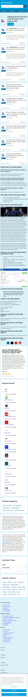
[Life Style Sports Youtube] (16, 343)
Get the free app (7, 638)
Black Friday (6, 609)
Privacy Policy (6, 630)
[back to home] (6, 2)
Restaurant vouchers (8, 616)
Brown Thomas (21, 587)
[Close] (26, 675)
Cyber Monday (6, 611)
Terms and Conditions (8, 633)
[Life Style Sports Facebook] (8, 343)
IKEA (24, 589)
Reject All (14, 690)
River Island (14, 589)
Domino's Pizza (21, 582)
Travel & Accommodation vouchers (11, 617)
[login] (6, 374)
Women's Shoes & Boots (8, 510)
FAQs (4, 635)
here (19, 175)
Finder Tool (24, 335)
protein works (8, 474)
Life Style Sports (14, 584)
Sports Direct (8, 441)
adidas (18, 592)
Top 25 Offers (6, 605)
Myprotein (7, 433)
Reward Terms (6, 634)
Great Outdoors (9, 400)
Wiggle (6, 457)
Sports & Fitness (6, 508)
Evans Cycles (8, 466)
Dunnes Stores (6, 584)
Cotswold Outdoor (9, 424)
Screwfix (5, 592)
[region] (14, 685)
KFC (19, 594)
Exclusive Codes (7, 606)
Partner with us (7, 640)
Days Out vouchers (7, 619)
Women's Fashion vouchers (9, 620)
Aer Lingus (10, 582)
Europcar (5, 594)
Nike (6, 391)
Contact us (5, 631)
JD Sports (7, 408)
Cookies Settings (14, 686)
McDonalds (14, 587)
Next (4, 589)
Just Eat (4, 582)
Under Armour (8, 490)
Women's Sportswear (19, 510)
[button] (4, 10)
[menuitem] (4, 10)
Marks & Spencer (6, 587)
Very (15, 582)
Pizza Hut (8, 589)
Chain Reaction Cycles (10, 449)
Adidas (12, 230)
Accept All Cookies (14, 694)
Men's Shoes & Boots (7, 505)
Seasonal (21, 11)
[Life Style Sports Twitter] (12, 343)
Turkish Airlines (11, 592)
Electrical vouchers (7, 622)
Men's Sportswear (17, 505)
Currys (20, 589)
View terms (22, 43)
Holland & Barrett (13, 594)
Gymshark (7, 482)
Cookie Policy (6, 641)
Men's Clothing (6, 542)
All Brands (5, 625)
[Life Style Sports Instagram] (19, 343)
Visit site (4, 371)
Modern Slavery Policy (8, 637)
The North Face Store (10, 416)
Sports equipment (15, 508)
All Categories (6, 623)
